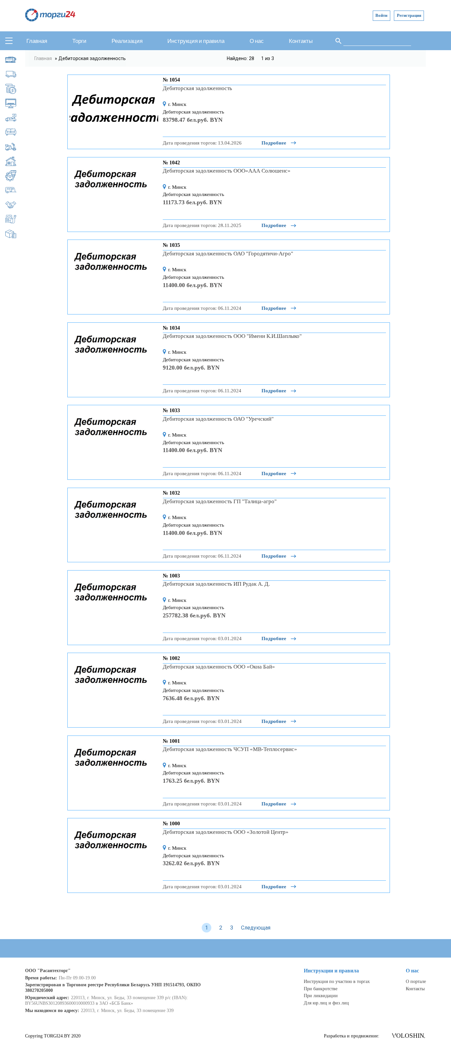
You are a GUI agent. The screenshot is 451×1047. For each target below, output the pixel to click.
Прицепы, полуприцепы (15, 190)
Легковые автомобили (15, 117)
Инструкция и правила (196, 41)
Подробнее (274, 143)
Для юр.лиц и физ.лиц (326, 1002)
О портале (416, 981)
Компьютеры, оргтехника (15, 103)
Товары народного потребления (15, 233)
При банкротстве (320, 988)
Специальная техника (15, 219)
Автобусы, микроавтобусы (15, 59)
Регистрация (409, 15)
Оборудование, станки (15, 175)
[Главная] (50, 19)
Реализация (127, 41)
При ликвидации (321, 995)
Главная (36, 41)
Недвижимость (15, 161)
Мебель (15, 132)
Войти (381, 15)
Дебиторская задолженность (15, 88)
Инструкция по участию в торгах (337, 981)
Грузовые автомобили (15, 74)
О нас (257, 41)
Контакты (301, 41)
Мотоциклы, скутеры (15, 146)
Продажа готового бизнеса (15, 204)
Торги (79, 41)
